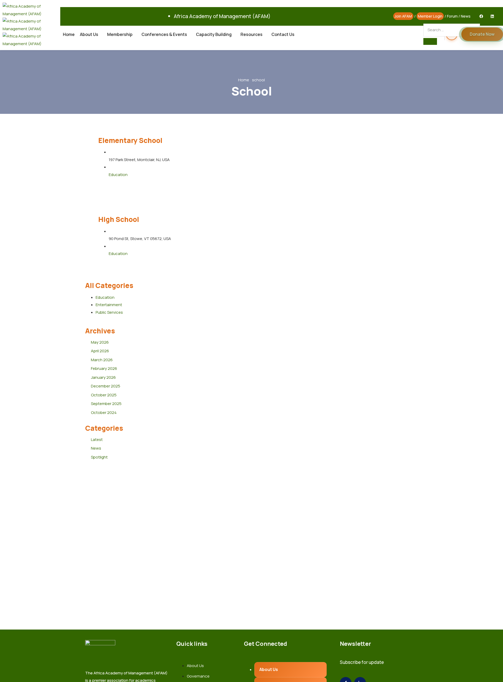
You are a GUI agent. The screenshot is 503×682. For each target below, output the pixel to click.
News (466, 16)
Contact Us (282, 34)
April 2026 (100, 351)
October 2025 (104, 395)
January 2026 (103, 377)
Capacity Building (214, 34)
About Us (89, 34)
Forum (452, 16)
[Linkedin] (492, 16)
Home (69, 34)
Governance (198, 676)
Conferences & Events (164, 34)
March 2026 (102, 360)
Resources (251, 34)
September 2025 (106, 403)
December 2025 (105, 386)
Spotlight (99, 457)
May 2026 (100, 342)
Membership (120, 34)
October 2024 (104, 412)
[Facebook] (481, 16)
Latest (97, 439)
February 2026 (104, 368)
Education (118, 174)
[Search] (430, 41)
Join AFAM (403, 16)
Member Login (430, 16)
